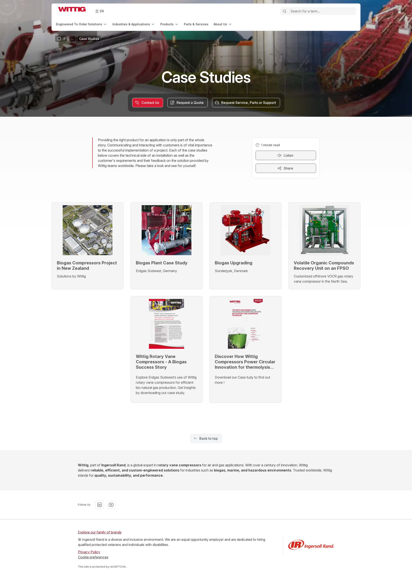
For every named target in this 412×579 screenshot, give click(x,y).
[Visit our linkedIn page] (99, 505)
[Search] (284, 11)
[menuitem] (81, 24)
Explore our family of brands (99, 532)
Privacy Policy (89, 552)
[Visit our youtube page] (111, 505)
